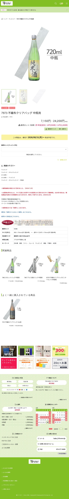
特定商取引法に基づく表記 (10, 481)
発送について (63, 399)
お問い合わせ (6, 489)
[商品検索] (55, 3)
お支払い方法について (27, 397)
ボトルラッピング (13, 172)
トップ (5, 19)
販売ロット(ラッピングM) (9, 145)
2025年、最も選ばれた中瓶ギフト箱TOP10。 (25, 10)
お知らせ (4, 10)
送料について (29, 428)
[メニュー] (66, 3)
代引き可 (12, 108)
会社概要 (5, 476)
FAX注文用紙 (62, 453)
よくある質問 (6, 472)
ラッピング (12, 19)
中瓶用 (22, 180)
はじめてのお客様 (7, 468)
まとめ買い (5, 108)
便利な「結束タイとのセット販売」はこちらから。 (16, 212)
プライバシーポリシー (9, 485)
